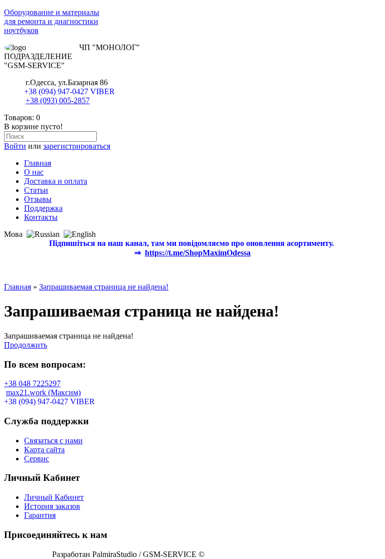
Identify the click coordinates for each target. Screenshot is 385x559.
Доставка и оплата (55, 181)
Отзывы (38, 199)
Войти (15, 146)
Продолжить (25, 345)
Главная (37, 163)
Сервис (36, 458)
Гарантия (40, 515)
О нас (34, 172)
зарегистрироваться (76, 146)
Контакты (41, 217)
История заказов (52, 506)
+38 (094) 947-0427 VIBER (69, 91)
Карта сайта (44, 449)
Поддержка (43, 208)
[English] (80, 234)
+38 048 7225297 (32, 383)
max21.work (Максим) (43, 392)
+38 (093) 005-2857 (58, 100)
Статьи (36, 190)
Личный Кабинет (54, 497)
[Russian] (43, 234)
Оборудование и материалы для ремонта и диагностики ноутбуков (51, 21)
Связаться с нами (53, 440)
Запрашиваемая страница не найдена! (103, 287)
